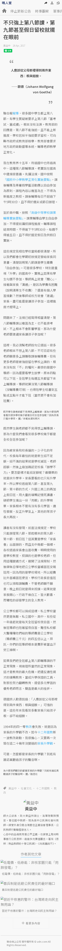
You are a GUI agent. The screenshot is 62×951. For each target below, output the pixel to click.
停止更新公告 (20, 11)
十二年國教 (43, 788)
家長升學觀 (45, 743)
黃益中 (7, 45)
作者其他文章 (31, 853)
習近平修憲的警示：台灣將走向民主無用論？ (29, 911)
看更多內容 (33, 923)
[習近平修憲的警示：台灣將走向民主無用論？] (31, 902)
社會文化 (26, 788)
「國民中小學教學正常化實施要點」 (27, 179)
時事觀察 (42, 11)
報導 (16, 113)
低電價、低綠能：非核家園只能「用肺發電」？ (31, 874)
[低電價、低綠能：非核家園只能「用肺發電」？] (31, 865)
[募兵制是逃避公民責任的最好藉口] (31, 883)
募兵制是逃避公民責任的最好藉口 (22, 890)
